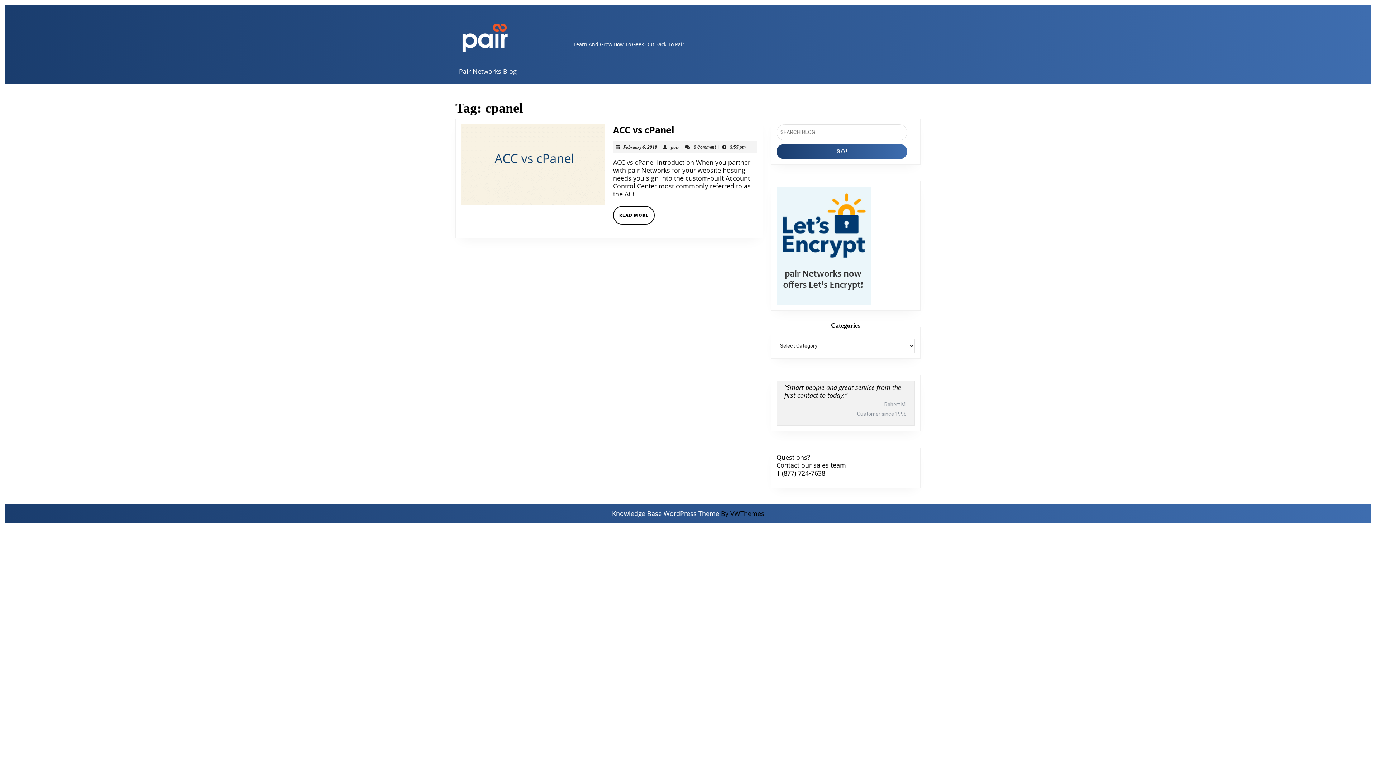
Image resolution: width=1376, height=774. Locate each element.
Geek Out (643, 44)
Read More (637, 218)
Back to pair (669, 44)
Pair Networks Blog (488, 71)
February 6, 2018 (640, 147)
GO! (842, 151)
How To (622, 44)
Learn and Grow (593, 44)
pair (675, 147)
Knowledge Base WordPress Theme (665, 513)
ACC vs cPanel (643, 130)
